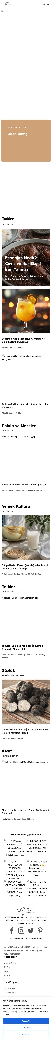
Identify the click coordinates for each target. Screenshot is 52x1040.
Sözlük (20, 738)
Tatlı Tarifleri (39, 654)
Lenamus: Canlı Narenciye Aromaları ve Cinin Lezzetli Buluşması (23, 340)
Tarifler (8, 279)
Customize (26, 1027)
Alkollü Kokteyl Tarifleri (12, 347)
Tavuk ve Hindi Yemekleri (31, 276)
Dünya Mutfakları (12, 276)
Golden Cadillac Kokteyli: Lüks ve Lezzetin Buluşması (25, 405)
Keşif (4, 819)
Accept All (26, 1021)
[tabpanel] (26, 39)
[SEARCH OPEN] (44, 3)
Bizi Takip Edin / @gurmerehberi (26, 834)
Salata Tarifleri (8, 490)
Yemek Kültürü (27, 574)
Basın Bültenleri (28, 819)
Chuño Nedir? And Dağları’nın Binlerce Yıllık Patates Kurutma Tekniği (26, 731)
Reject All (26, 1034)
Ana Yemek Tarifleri (20, 279)
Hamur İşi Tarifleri (25, 654)
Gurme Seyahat (13, 819)
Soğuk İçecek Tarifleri (11, 574)
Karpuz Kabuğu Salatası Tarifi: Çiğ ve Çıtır (24, 484)
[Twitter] (31, 930)
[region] (26, 1018)
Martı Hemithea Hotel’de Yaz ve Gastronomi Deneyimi (25, 811)
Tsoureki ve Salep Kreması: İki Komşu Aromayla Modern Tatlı (22, 647)
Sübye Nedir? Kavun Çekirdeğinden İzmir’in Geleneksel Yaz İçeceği (25, 567)
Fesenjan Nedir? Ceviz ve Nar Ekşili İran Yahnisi (23, 263)
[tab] (34, 66)
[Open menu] (48, 4)
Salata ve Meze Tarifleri (32, 490)
